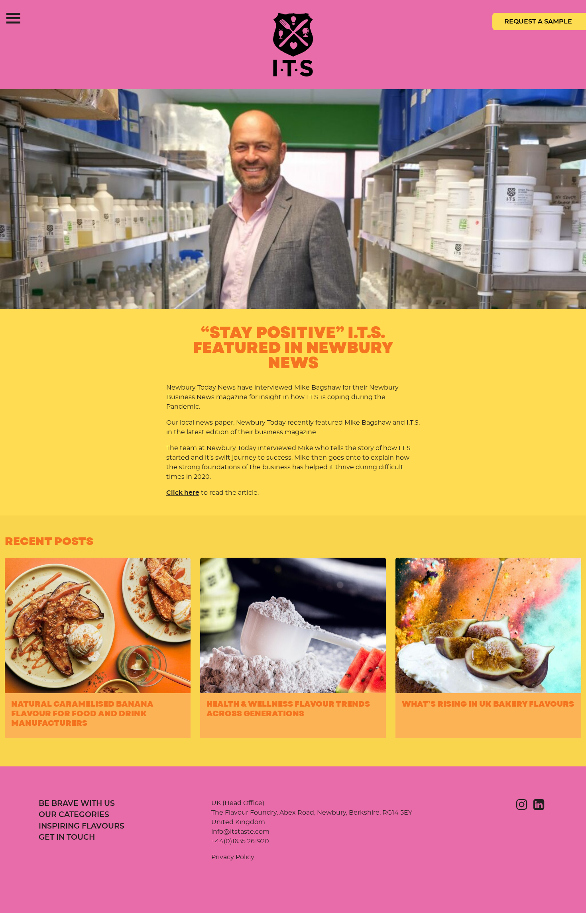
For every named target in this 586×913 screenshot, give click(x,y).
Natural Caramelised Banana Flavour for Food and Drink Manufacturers (82, 713)
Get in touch (67, 837)
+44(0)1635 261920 (240, 841)
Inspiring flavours (81, 826)
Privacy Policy (232, 857)
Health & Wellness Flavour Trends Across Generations (288, 708)
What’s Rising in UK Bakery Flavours (488, 704)
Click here (182, 493)
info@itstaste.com (240, 832)
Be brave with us (77, 803)
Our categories (74, 815)
